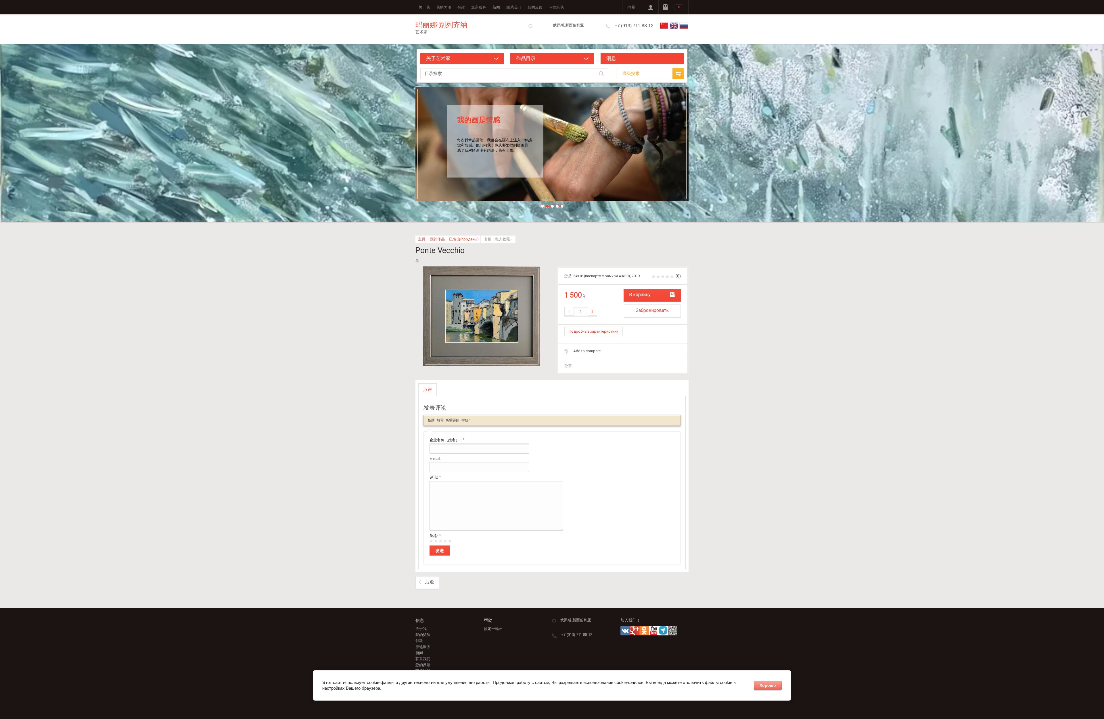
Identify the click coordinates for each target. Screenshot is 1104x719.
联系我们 (513, 7)
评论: (435, 477)
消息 (611, 58)
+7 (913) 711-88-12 (634, 25)
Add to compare (587, 351)
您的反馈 (535, 7)
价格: (435, 536)
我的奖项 (443, 7)
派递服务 (478, 7)
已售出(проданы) (464, 239)
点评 (427, 389)
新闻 (496, 7)
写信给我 (556, 7)
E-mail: (435, 458)
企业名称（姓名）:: (447, 440)
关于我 (424, 7)
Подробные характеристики (593, 331)
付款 (461, 7)
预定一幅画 (493, 629)
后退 (429, 582)
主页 (421, 239)
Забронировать (652, 310)
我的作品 (437, 239)
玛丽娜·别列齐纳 (441, 25)
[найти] (601, 73)
